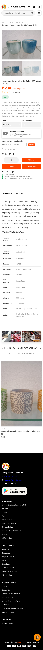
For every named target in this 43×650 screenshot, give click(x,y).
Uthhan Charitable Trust (11, 601)
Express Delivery (8, 527)
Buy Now (11, 166)
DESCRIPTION (7, 194)
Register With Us (8, 557)
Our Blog (5, 605)
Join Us (4, 586)
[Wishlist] (29, 7)
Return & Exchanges (9, 571)
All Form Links (7, 538)
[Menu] (39, 13)
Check (31, 145)
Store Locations (7, 623)
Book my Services (8, 612)
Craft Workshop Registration (12, 608)
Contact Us (6, 553)
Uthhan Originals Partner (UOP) (14, 505)
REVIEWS (18, 194)
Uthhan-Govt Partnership (11, 531)
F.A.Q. (4, 560)
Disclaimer (6, 564)
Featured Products (9, 523)
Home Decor (20, 22)
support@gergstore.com (13, 480)
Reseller (5, 508)
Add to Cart (31, 160)
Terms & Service (8, 568)
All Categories (7, 520)
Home (4, 22)
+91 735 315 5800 (10, 476)
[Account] (39, 6)
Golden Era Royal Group (11, 594)
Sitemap (5, 534)
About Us (5, 549)
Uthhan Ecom (21, 642)
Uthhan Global (7, 597)
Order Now (32, 166)
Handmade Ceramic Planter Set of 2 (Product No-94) (19, 25)
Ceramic (10, 22)
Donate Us (6, 590)
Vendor (4, 512)
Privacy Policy (7, 575)
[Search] (32, 13)
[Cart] (34, 7)
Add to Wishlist (10, 149)
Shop (4, 516)
